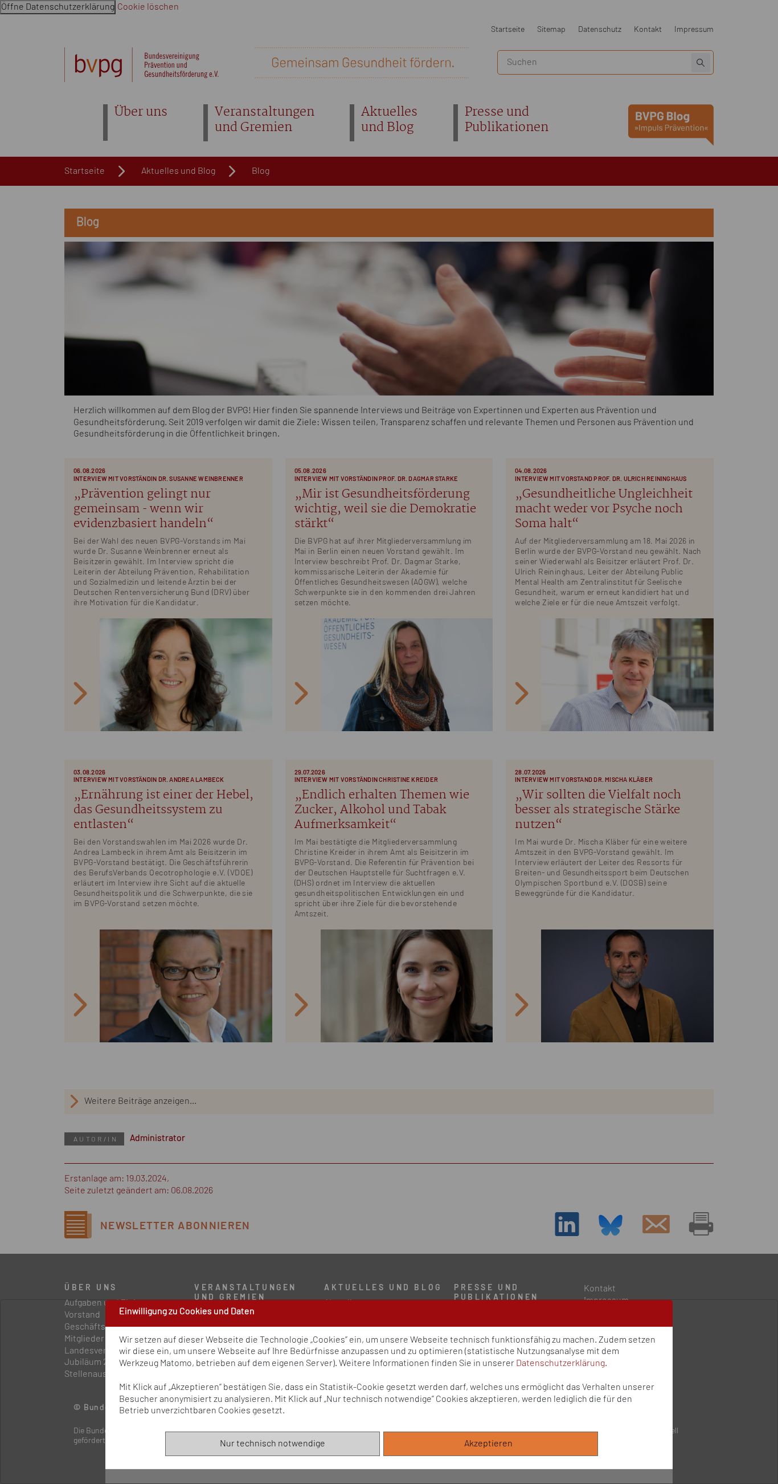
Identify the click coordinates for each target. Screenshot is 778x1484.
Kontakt (648, 29)
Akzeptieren (491, 1443)
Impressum (694, 29)
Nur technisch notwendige (272, 1443)
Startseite (508, 29)
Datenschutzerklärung (560, 1363)
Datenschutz (599, 29)
